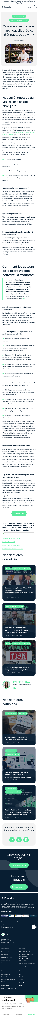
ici (18, 1)
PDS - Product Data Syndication (24, 959)
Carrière (21, 979)
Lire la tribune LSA (8, 542)
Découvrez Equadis (6, 951)
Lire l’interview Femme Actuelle (12, 549)
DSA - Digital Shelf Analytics (27, 963)
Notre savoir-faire (6, 974)
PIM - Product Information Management (26, 955)
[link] (6, 7)
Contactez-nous (6, 962)
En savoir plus (19, 513)
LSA (24, 298)
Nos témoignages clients (8, 988)
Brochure (21, 982)
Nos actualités (5, 960)
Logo (20, 985)
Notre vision (4, 954)
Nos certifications (6, 977)
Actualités (22, 977)
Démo (20, 974)
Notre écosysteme (24, 966)
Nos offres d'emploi (6, 957)
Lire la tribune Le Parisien (11, 545)
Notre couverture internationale (6, 984)
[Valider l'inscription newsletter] (34, 927)
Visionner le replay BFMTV (11, 538)
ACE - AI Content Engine (26, 951)
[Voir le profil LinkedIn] (14, 687)
